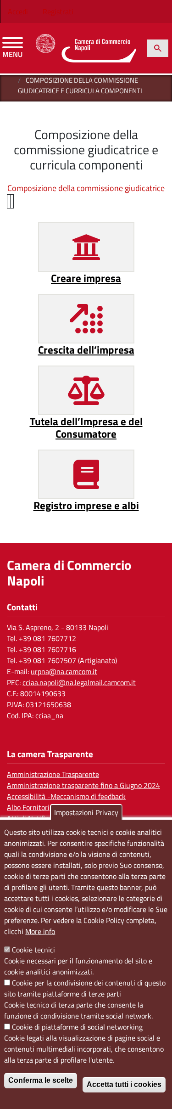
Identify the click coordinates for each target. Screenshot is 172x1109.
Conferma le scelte (40, 1080)
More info (40, 931)
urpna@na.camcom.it (64, 671)
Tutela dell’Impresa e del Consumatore (86, 427)
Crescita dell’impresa (86, 350)
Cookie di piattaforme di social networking (77, 1026)
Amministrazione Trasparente (53, 774)
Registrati (58, 11)
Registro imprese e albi (86, 505)
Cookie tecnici (33, 949)
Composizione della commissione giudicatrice (86, 188)
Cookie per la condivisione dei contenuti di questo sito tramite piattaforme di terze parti (85, 988)
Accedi (18, 11)
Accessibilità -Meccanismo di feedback (66, 796)
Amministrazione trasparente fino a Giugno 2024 (83, 785)
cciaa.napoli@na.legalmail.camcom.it (79, 682)
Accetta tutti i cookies (124, 1084)
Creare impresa (86, 278)
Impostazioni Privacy (86, 812)
